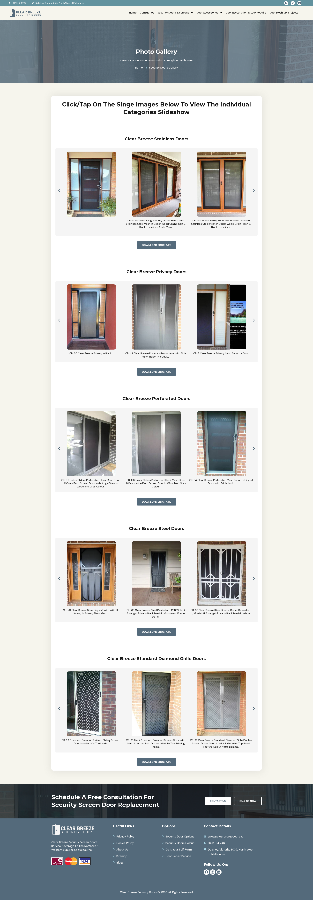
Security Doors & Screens (173, 12)
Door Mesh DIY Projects (283, 12)
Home (132, 12)
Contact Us (147, 12)
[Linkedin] (299, 3)
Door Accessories (207, 12)
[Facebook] (286, 3)
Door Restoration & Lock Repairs (246, 12)
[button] (59, 190)
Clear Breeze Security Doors (138, 892)
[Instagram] (293, 3)
